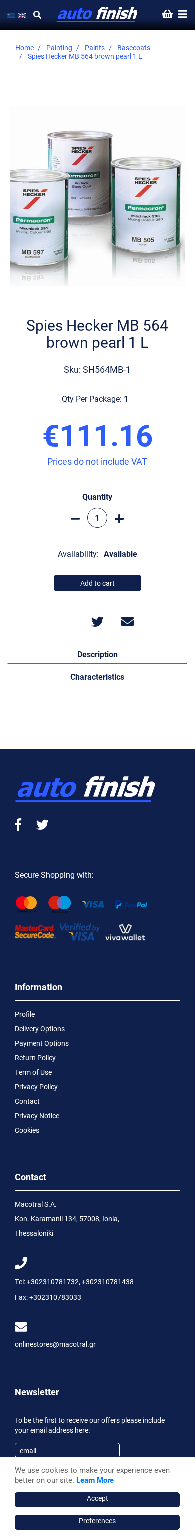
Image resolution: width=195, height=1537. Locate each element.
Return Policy (35, 1057)
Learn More (95, 1480)
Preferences (97, 1520)
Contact (27, 1101)
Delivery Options (40, 1028)
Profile (25, 1014)
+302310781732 (53, 1281)
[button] (98, 654)
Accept (97, 1498)
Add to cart (97, 583)
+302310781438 (108, 1281)
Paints (95, 47)
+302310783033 (56, 1297)
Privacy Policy (36, 1086)
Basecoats (134, 47)
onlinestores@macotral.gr (55, 1344)
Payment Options (42, 1043)
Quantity (97, 496)
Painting (59, 47)
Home (25, 47)
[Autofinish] (97, 14)
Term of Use (33, 1072)
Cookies (27, 1130)
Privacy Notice (37, 1115)
